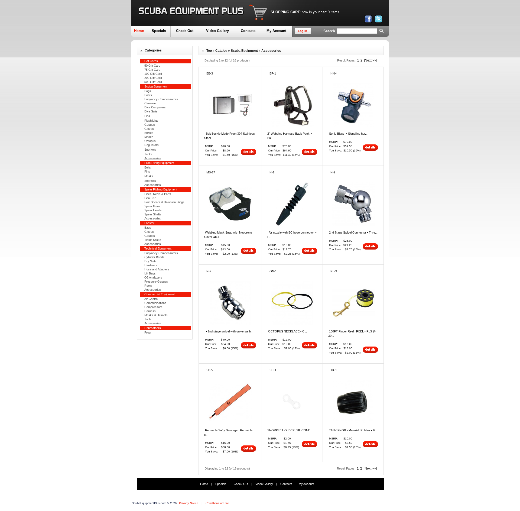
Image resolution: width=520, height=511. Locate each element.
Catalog (221, 51)
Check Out (184, 31)
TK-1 (333, 370)
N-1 (271, 172)
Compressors (153, 307)
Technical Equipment (157, 248)
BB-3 (209, 73)
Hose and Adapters (157, 269)
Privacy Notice (188, 503)
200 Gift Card (153, 77)
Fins (147, 116)
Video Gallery (217, 31)
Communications (155, 303)
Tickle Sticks (152, 239)
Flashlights (151, 120)
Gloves (149, 128)
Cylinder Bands (154, 257)
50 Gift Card (152, 65)
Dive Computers (155, 107)
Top (209, 51)
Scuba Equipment (244, 51)
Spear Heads (153, 210)
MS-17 (210, 172)
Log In (302, 31)
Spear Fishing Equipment (160, 189)
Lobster (149, 223)
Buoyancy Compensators (161, 99)
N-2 (332, 172)
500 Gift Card (153, 81)
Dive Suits (151, 111)
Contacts (248, 31)
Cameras (150, 103)
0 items (333, 12)
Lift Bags (150, 273)
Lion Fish (150, 198)
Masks (148, 136)
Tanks (148, 154)
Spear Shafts (152, 214)
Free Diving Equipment (159, 162)
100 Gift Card (153, 73)
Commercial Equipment (159, 294)
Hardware (150, 265)
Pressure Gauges (156, 281)
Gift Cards (151, 61)
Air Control (151, 298)
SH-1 (272, 370)
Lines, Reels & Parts (157, 194)
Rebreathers (152, 327)
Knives (148, 132)
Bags (147, 91)
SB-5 (209, 370)
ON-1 (273, 271)
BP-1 (272, 73)
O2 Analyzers (153, 277)
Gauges (149, 124)
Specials (159, 31)
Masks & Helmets (156, 315)
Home (139, 31)
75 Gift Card (152, 69)
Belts (147, 167)
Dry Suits (150, 261)
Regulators (151, 145)
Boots (148, 95)
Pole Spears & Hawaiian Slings (164, 202)
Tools (147, 319)
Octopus (150, 141)
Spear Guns (152, 206)
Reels (148, 285)
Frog (147, 332)
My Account (276, 31)
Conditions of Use (217, 503)
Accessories (152, 184)
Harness (150, 311)
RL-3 (333, 271)
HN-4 (333, 73)
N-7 (208, 271)
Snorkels (150, 149)
